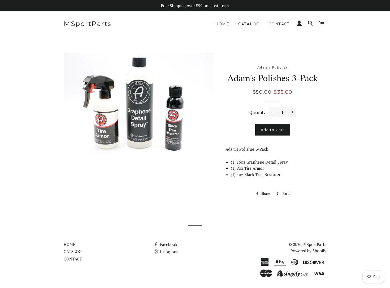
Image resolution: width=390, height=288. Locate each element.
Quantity (257, 112)
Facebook (168, 244)
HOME (222, 24)
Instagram (168, 251)
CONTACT (279, 24)
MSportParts (88, 24)
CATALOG (248, 24)
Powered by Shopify (308, 250)
